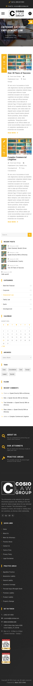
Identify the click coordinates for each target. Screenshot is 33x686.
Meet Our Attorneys (9, 537)
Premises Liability (8, 593)
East (24, 79)
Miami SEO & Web (20, 682)
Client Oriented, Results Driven (17, 248)
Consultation (12, 171)
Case (22, 168)
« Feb (3, 346)
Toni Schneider (8, 402)
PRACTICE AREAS (15, 457)
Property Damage (8, 601)
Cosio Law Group (15, 76)
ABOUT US (12, 435)
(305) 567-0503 (20, 2)
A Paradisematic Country (15, 261)
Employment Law (13, 79)
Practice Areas (7, 542)
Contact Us (6, 546)
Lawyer (5, 374)
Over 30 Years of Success (19, 73)
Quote (5, 304)
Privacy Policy (7, 554)
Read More (12, 133)
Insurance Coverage (9, 584)
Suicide (12, 374)
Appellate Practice (9, 572)
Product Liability (8, 597)
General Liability (8, 580)
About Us (6, 533)
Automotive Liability (9, 576)
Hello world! (5, 274)
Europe (10, 81)
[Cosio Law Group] (16, 13)
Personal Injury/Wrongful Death (12, 589)
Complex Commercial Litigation (17, 158)
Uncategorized (12, 168)
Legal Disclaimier (8, 558)
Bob (5, 398)
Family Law (23, 165)
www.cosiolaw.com (10, 622)
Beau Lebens (8, 409)
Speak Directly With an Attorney (17, 255)
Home (5, 529)
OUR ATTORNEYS (15, 446)
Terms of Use (7, 550)
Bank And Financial (8, 286)
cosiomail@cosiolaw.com (21, 6)
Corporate (6, 290)
